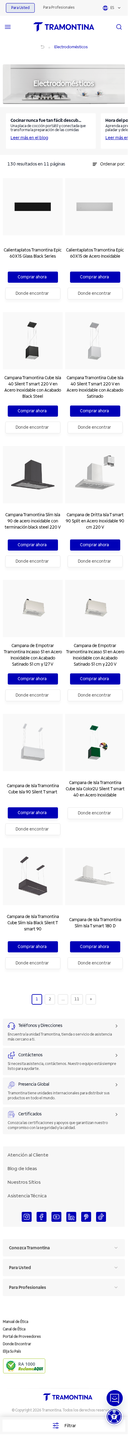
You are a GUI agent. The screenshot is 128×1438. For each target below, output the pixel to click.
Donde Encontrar (17, 1344)
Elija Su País (12, 1352)
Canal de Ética (14, 1329)
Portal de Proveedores (22, 1337)
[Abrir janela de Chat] (115, 1398)
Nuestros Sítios (24, 1182)
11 (76, 999)
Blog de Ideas (22, 1168)
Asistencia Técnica (26, 1196)
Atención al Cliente (27, 1155)
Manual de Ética (15, 1322)
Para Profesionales (59, 8)
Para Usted (20, 8)
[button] (114, 1416)
